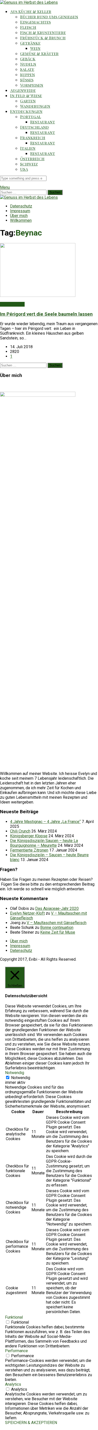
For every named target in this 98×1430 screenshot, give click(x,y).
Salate (27, 69)
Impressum (20, 211)
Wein (35, 48)
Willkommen (21, 220)
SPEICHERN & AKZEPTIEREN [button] (31, 1422)
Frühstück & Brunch (43, 37)
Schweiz (29, 163)
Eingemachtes (35, 22)
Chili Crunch (20, 831)
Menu (5, 187)
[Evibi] (29, 2)
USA (24, 169)
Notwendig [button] (14, 1072)
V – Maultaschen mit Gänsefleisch (56, 922)
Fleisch (28, 27)
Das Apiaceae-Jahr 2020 (57, 908)
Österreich (32, 158)
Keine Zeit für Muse (57, 932)
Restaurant (42, 121)
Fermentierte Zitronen (29, 850)
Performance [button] (16, 1350)
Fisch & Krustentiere (43, 32)
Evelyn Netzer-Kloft (27, 913)
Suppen (27, 74)
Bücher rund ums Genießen (49, 16)
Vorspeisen (31, 85)
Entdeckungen (26, 111)
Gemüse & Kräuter (39, 53)
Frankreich (32, 137)
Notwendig (20, 1077)
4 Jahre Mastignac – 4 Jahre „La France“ (45, 821)
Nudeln (28, 64)
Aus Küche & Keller (30, 11)
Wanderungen (35, 106)
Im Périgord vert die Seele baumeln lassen (46, 314)
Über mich (19, 215)
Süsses (26, 79)
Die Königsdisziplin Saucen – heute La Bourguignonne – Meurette (44, 843)
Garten (28, 100)
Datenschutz (21, 206)
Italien (27, 148)
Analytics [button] (13, 1384)
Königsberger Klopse (28, 836)
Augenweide (23, 90)
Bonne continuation (56, 927)
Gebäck (27, 58)
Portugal (30, 116)
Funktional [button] (14, 1317)
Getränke (30, 43)
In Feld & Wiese (26, 95)
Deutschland (34, 127)
